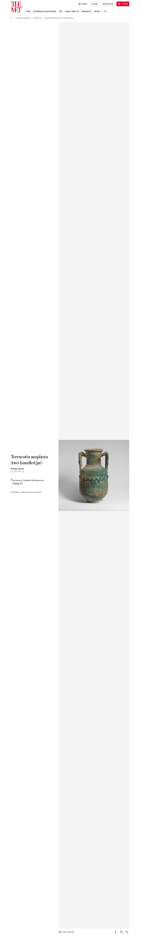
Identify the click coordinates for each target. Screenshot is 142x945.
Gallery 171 (18, 483)
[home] (12, 18)
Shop (96, 11)
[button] (94, 475)
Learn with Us (72, 11)
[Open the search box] (105, 11)
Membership (108, 4)
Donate (95, 4)
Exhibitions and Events (44, 11)
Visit (28, 11)
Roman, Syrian (17, 468)
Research (86, 11)
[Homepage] (16, 7)
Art (60, 11)
